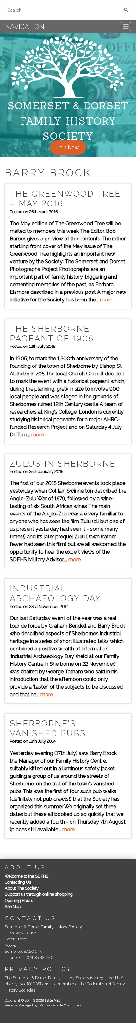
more (106, 300)
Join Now (68, 148)
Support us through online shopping (39, 894)
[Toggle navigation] (126, 26)
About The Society (22, 888)
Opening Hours (19, 900)
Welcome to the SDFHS (26, 876)
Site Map (13, 906)
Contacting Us (18, 882)
